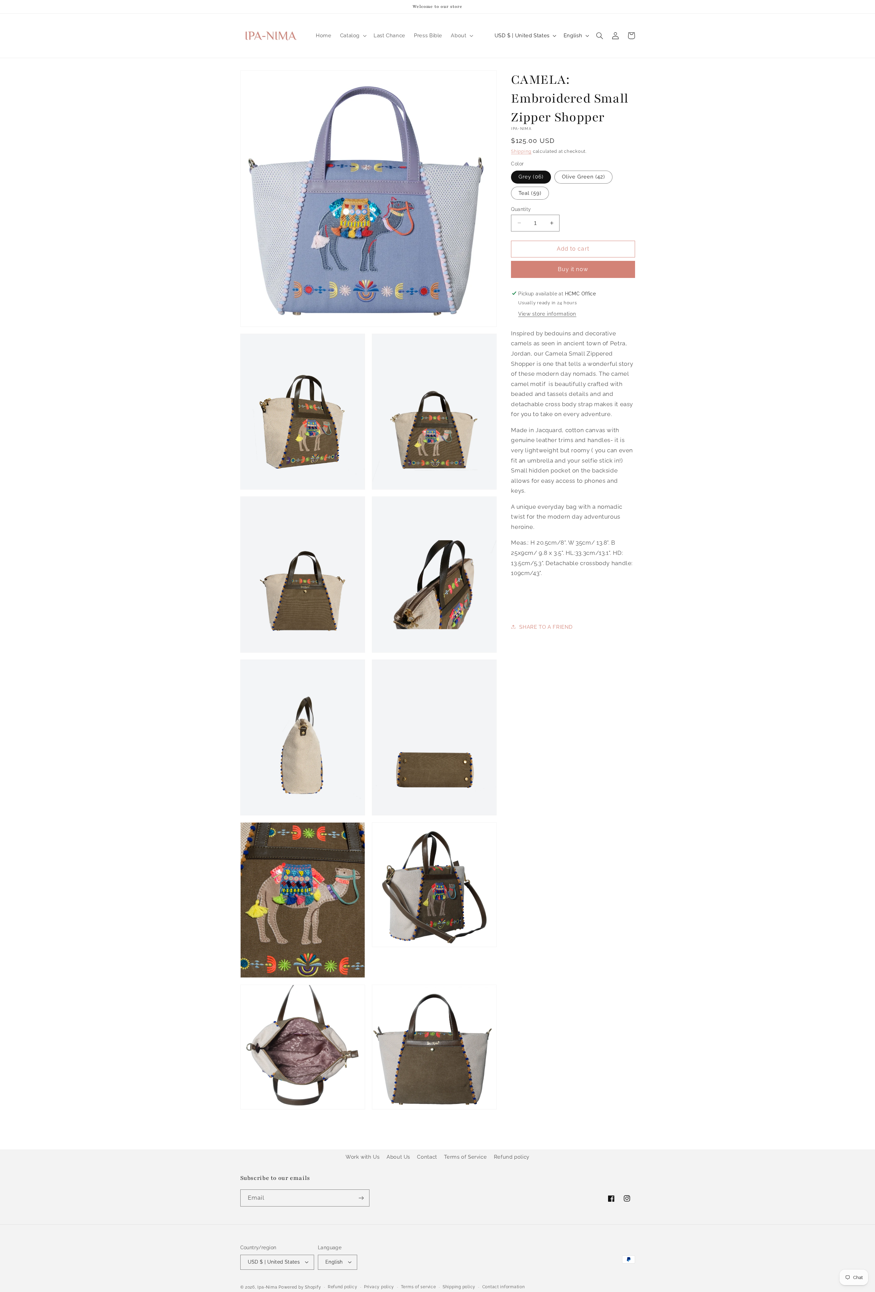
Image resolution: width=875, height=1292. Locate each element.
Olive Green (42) (583, 176)
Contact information (503, 1286)
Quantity (521, 209)
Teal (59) (530, 193)
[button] (352, 35)
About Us (398, 1157)
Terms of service (418, 1286)
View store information (547, 313)
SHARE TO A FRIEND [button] (546, 626)
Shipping (521, 151)
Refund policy (511, 1157)
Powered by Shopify (300, 1287)
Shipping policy (459, 1286)
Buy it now (573, 269)
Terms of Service (465, 1157)
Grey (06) (531, 176)
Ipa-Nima (267, 1287)
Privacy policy (379, 1286)
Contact (427, 1157)
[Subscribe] (361, 1197)
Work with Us (363, 1157)
